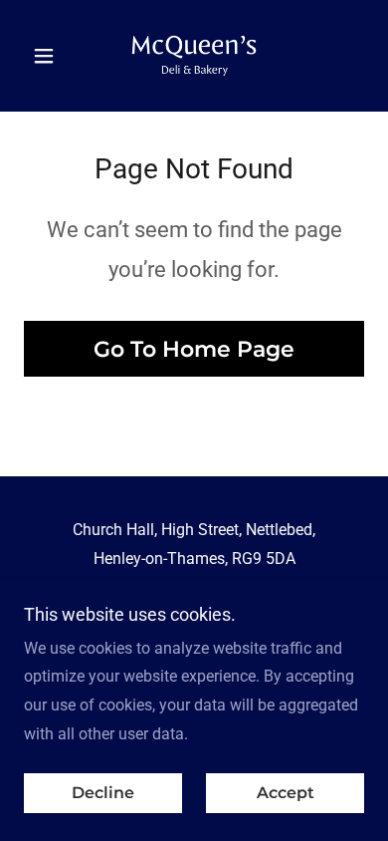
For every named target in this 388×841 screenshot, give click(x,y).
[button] (49, 56)
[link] (194, 56)
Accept (285, 793)
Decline (103, 793)
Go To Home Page (194, 349)
